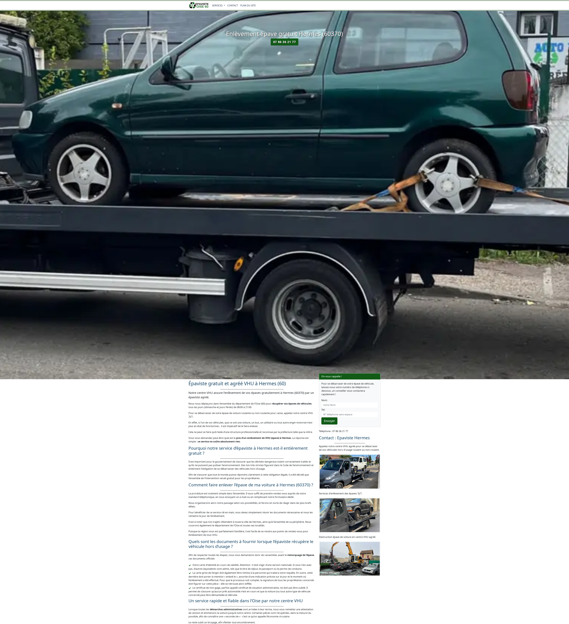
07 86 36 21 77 (284, 42)
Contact (232, 5)
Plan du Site (248, 5)
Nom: (324, 400)
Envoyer (329, 421)
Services (217, 5)
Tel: (323, 409)
